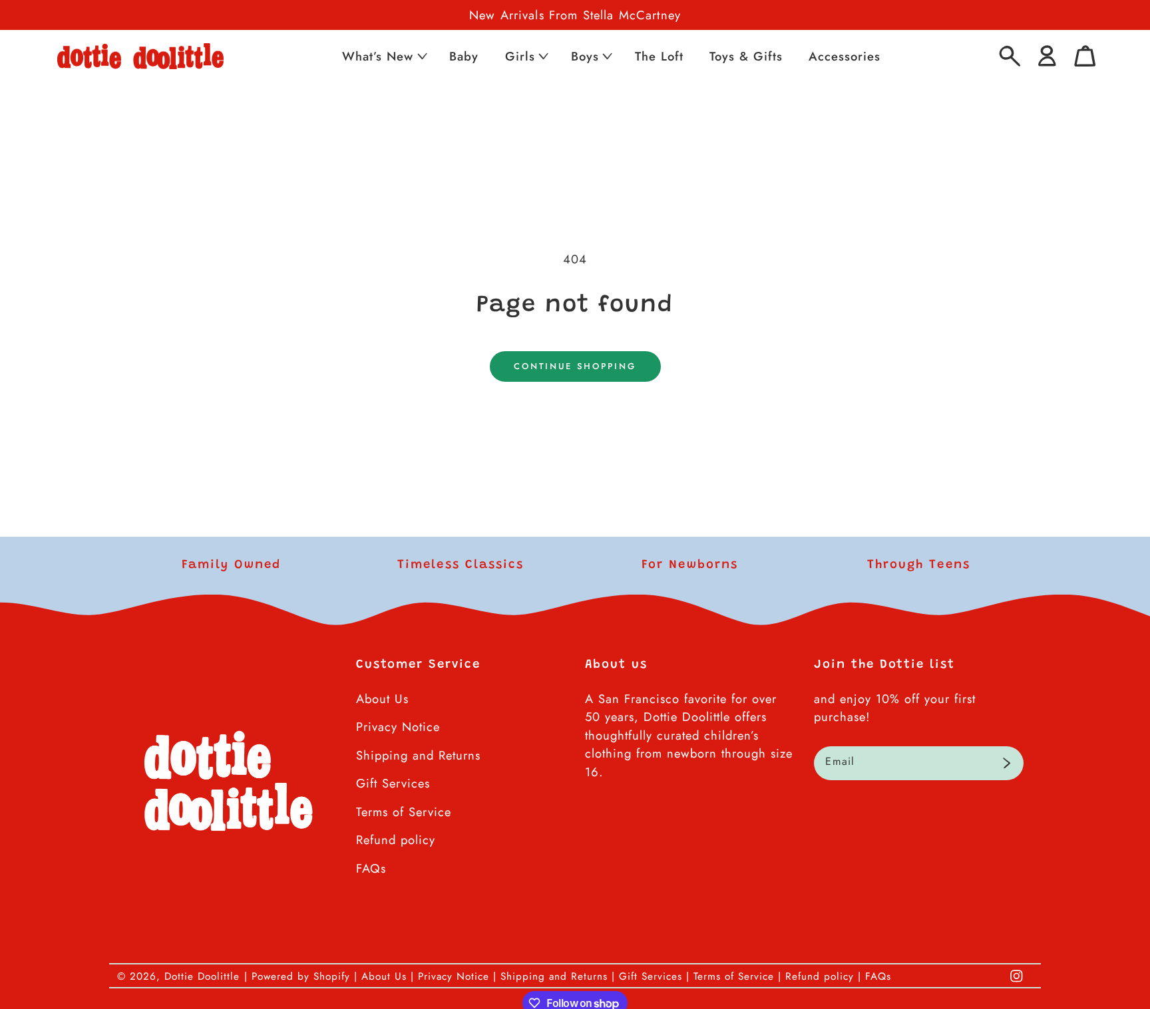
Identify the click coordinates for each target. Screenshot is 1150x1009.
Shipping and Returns (418, 755)
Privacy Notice (398, 727)
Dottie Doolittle (202, 976)
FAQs (371, 868)
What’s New (377, 56)
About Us (382, 699)
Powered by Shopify (301, 976)
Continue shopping (575, 366)
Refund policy (395, 840)
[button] (383, 56)
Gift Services (393, 783)
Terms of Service (403, 812)
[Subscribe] (1007, 763)
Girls (520, 56)
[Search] (1010, 56)
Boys (585, 56)
